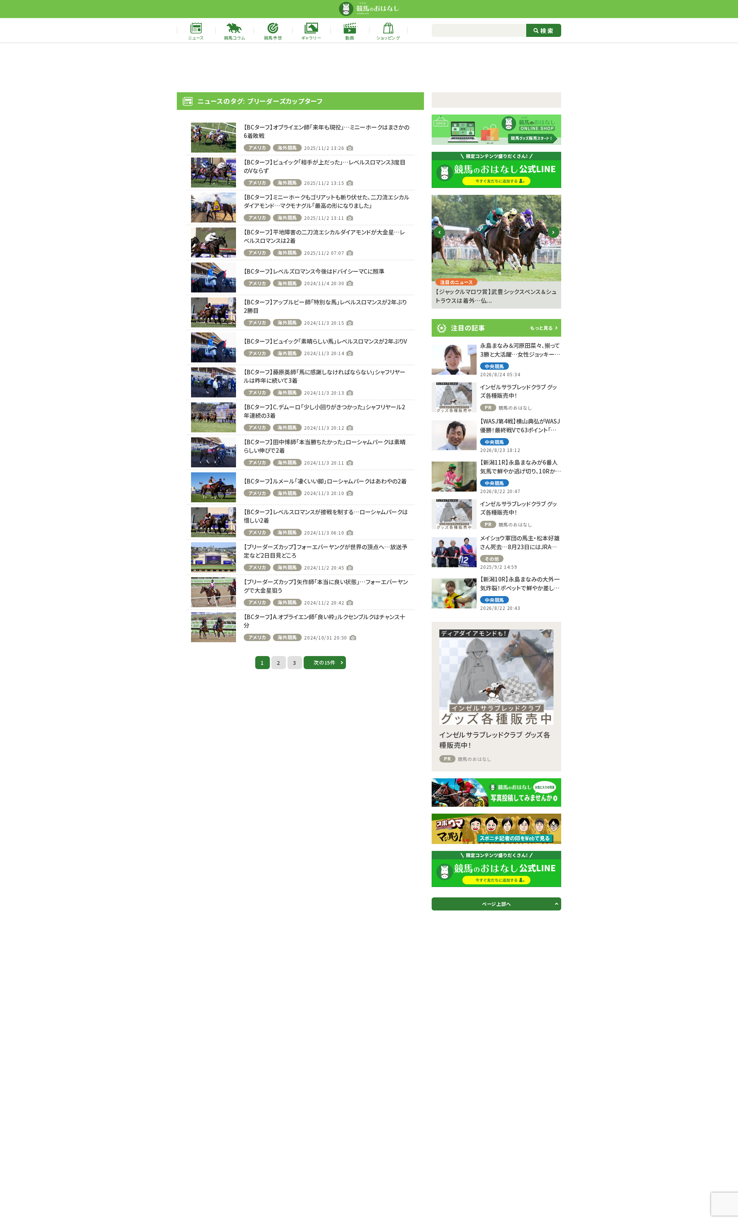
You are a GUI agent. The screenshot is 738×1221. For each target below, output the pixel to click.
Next (553, 238)
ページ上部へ (496, 903)
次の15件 (325, 662)
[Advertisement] (369, 67)
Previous (439, 238)
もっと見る (541, 327)
